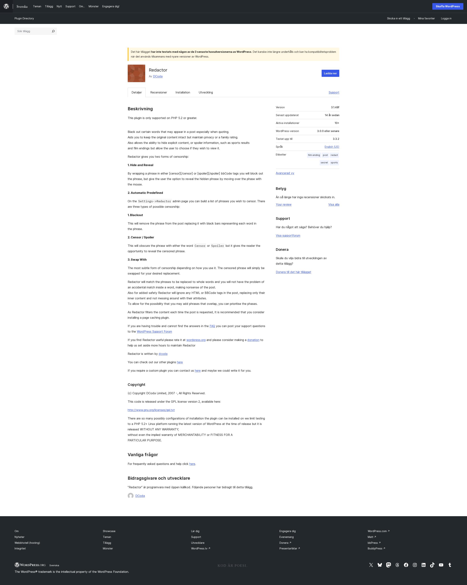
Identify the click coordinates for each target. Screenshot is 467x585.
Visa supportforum (288, 235)
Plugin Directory (24, 18)
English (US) (332, 146)
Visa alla (333, 204)
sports (334, 162)
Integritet (20, 548)
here (180, 362)
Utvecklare (197, 542)
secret (324, 162)
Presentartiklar (289, 548)
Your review (284, 204)
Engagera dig (287, 531)
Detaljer (137, 92)
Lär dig (195, 531)
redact (334, 155)
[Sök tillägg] (53, 31)
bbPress (374, 542)
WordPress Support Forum (154, 331)
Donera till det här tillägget (293, 272)
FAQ (212, 326)
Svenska (54, 565)
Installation (182, 92)
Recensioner (158, 92)
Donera (285, 542)
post (325, 155)
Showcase (109, 531)
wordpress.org (196, 340)
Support (334, 92)
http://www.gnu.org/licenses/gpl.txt (151, 410)
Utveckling (206, 92)
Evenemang (286, 536)
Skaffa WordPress (448, 6)
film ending (314, 155)
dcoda (163, 354)
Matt (372, 536)
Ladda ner (330, 73)
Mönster (108, 548)
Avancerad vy (285, 173)
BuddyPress (376, 548)
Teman (107, 536)
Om (17, 531)
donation (253, 340)
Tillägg (107, 542)
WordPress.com (379, 531)
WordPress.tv (201, 548)
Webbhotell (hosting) (27, 542)
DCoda (158, 76)
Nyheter (19, 536)
